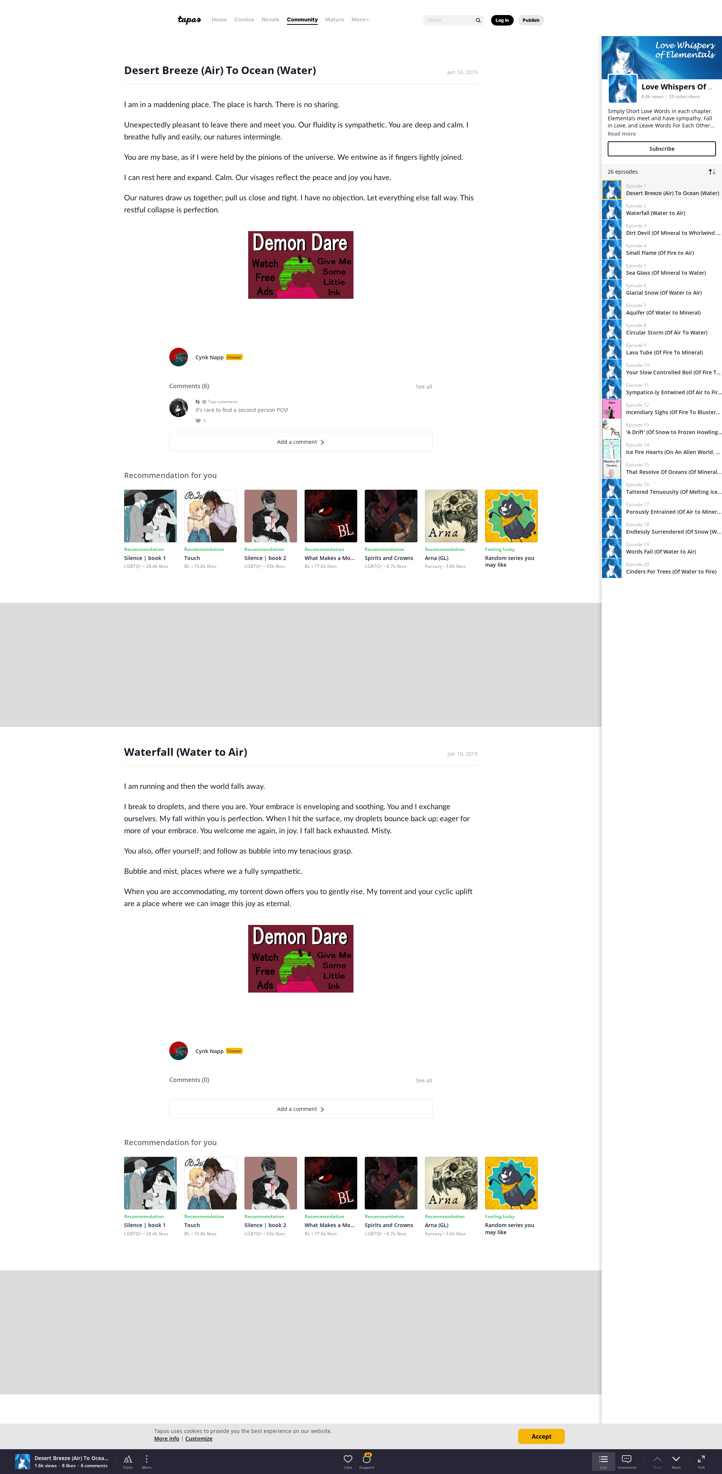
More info (166, 1438)
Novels (270, 19)
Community (302, 19)
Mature (334, 19)
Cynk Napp (210, 357)
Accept (542, 1436)
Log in (502, 20)
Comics (244, 19)
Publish (531, 20)
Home (219, 19)
